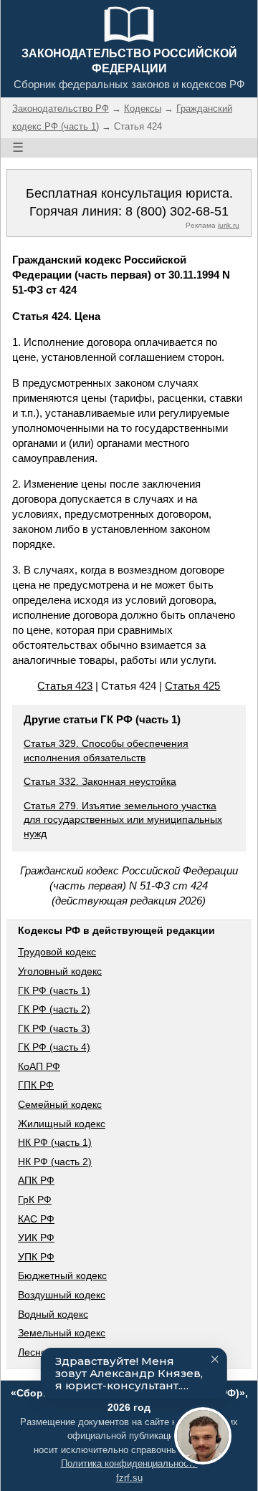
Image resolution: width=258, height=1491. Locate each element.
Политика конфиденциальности (129, 1463)
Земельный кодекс (61, 1332)
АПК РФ (36, 1180)
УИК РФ (36, 1237)
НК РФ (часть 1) (55, 1142)
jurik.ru (228, 225)
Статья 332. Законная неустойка (100, 781)
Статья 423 (64, 686)
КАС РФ (36, 1219)
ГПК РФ (36, 1085)
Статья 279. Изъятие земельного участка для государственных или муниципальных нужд (123, 819)
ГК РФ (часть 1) (54, 990)
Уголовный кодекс (60, 971)
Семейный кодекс (60, 1104)
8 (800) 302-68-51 (177, 211)
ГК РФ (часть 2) (54, 1009)
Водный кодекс (53, 1314)
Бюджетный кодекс (62, 1275)
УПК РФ (36, 1257)
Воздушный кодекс (61, 1295)
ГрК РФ (35, 1199)
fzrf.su (129, 1477)
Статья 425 (192, 686)
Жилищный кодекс (61, 1123)
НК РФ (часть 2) (55, 1161)
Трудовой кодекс (57, 951)
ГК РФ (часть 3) (54, 1028)
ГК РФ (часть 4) (54, 1047)
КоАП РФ (39, 1066)
